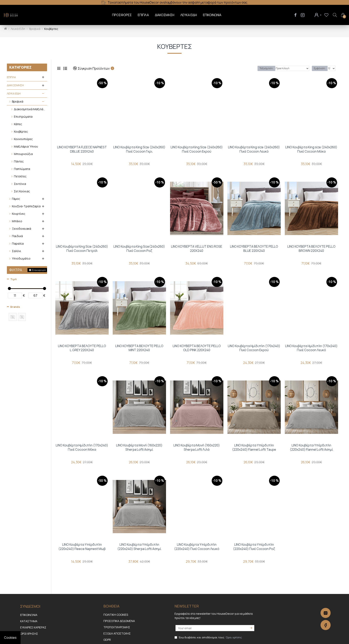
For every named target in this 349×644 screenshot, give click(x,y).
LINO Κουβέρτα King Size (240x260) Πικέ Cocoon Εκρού (197, 149)
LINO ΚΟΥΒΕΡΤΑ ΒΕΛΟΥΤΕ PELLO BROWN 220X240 (311, 248)
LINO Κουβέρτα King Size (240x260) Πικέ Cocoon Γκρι (139, 149)
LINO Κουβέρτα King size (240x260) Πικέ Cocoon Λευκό (254, 149)
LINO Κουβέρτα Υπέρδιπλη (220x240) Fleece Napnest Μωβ (82, 546)
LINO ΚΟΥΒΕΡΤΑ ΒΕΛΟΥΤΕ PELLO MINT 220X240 (139, 348)
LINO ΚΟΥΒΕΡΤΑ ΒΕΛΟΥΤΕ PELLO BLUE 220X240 (254, 248)
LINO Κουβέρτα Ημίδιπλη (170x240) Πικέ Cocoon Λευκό (311, 348)
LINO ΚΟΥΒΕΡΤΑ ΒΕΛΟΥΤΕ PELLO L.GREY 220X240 (82, 348)
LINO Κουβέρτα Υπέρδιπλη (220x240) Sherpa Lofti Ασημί (139, 546)
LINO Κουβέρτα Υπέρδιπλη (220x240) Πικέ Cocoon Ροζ (254, 546)
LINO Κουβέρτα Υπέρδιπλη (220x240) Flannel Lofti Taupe (254, 447)
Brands (15, 307)
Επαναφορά (39, 270)
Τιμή (13, 279)
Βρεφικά (34, 29)
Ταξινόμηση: (266, 68)
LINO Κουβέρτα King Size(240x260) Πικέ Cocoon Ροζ (139, 248)
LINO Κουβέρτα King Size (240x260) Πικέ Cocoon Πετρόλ (82, 248)
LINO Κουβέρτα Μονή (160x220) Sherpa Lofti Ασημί (139, 447)
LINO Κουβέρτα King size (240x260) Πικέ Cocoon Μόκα (311, 149)
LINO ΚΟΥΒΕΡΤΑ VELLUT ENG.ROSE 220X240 (196, 248)
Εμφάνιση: (320, 68)
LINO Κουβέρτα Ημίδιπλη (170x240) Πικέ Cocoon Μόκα (82, 447)
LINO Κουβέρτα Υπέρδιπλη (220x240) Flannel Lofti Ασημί (311, 447)
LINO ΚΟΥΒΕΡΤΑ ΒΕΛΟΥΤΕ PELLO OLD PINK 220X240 (197, 348)
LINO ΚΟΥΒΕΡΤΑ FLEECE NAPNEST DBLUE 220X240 (82, 149)
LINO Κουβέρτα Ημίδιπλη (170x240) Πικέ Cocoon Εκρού (254, 348)
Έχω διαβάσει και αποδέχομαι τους (210, 637)
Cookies (10, 637)
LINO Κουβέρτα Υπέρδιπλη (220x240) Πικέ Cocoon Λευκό (196, 546)
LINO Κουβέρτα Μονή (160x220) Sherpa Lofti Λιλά (196, 447)
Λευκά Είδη (18, 29)
